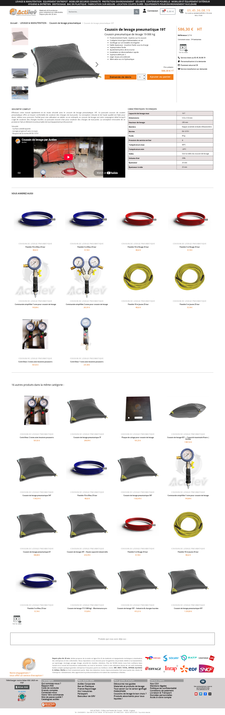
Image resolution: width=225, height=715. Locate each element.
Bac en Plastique (86, 686)
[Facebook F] (205, 693)
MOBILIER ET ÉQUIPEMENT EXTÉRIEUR (190, 1)
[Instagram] (209, 693)
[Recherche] (136, 11)
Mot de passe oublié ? (52, 697)
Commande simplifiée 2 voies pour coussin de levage (87, 304)
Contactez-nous (49, 692)
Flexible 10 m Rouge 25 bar (138, 247)
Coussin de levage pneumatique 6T (37, 552)
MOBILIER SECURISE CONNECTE (85, 1)
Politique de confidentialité (163, 688)
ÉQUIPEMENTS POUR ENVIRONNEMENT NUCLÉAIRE (171, 4)
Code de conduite (50, 688)
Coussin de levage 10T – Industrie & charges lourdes (137, 608)
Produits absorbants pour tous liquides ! (129, 697)
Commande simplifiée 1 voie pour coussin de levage (35, 304)
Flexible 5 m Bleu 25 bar (86, 247)
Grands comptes (49, 690)
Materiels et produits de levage (129, 686)
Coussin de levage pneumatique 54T (37, 495)
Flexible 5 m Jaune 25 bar (190, 304)
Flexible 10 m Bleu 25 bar (35, 247)
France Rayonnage (87, 688)
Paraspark (83, 693)
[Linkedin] (200, 693)
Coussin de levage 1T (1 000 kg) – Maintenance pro (87, 608)
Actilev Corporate (86, 683)
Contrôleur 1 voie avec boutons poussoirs (86, 361)
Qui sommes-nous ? (51, 683)
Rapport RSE (47, 685)
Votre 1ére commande (52, 694)
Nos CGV (154, 683)
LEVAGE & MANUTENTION (28, 1)
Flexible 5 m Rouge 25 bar (190, 247)
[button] (34, 64)
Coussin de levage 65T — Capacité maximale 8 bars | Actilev (188, 438)
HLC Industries (85, 691)
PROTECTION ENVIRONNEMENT (118, 1)
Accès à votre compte (160, 697)
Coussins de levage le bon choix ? (130, 693)
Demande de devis (120, 77)
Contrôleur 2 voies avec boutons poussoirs (35, 361)
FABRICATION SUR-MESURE (101, 4)
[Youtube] (196, 693)
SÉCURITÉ (140, 1)
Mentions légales (158, 685)
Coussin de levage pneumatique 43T (188, 608)
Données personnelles (161, 695)
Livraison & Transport (161, 692)
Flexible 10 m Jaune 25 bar (138, 304)
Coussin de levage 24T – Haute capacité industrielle (87, 552)
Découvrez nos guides (125, 683)
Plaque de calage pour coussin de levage (138, 437)
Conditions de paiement (162, 690)
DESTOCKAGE (59, 4)
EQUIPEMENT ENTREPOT (55, 1)
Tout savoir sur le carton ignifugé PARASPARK (130, 690)
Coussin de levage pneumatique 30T (137, 495)
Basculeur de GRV (86, 696)
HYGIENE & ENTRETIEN (39, 4)
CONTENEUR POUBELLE (158, 1)
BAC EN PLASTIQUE (76, 4)
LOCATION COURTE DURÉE (130, 4)
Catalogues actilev (50, 699)
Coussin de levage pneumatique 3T (87, 437)
